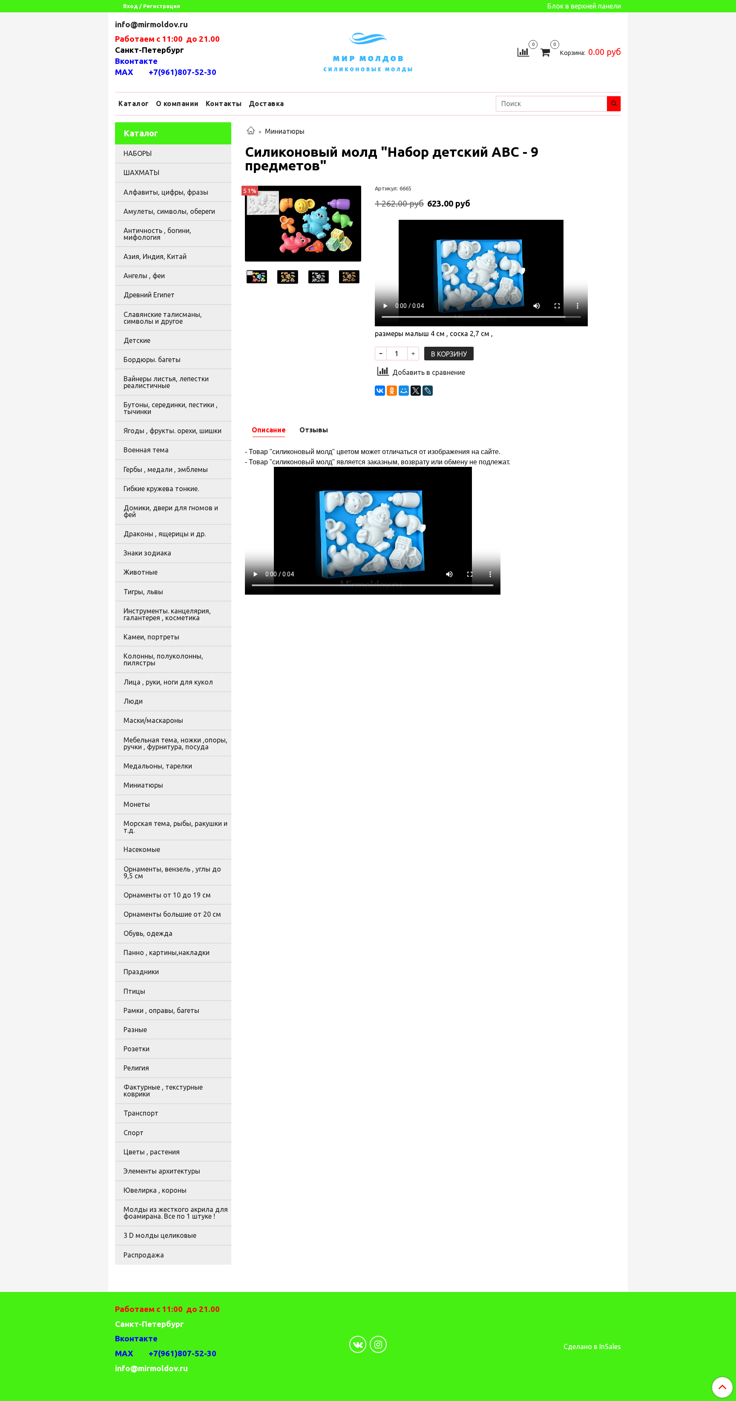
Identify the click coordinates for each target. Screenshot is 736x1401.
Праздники (141, 971)
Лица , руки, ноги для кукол (168, 682)
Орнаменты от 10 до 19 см (167, 895)
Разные (135, 1029)
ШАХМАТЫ (141, 172)
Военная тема (146, 450)
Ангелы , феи (144, 275)
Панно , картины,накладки (167, 952)
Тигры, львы (143, 591)
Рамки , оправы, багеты (161, 1010)
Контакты (224, 103)
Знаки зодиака (147, 553)
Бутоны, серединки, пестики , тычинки (171, 408)
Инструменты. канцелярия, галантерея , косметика (167, 614)
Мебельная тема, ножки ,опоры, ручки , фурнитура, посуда (175, 743)
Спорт (134, 1132)
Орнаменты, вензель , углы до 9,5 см (172, 872)
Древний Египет (149, 295)
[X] (416, 390)
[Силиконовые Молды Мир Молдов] (368, 51)
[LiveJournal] (428, 390)
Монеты (137, 804)
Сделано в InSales (592, 1346)
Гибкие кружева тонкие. (161, 488)
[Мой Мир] (404, 390)
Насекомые (142, 849)
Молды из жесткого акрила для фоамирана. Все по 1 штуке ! (176, 1212)
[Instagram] (378, 1344)
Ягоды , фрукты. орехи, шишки (172, 430)
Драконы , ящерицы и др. (165, 534)
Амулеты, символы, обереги (169, 211)
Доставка (266, 103)
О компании (177, 103)
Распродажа (144, 1255)
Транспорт (141, 1113)
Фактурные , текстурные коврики (163, 1090)
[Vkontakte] (357, 1344)
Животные (141, 572)
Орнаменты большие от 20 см (172, 914)
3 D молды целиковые (160, 1235)
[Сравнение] (523, 51)
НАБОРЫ (138, 153)
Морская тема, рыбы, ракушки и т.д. (175, 827)
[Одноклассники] (392, 390)
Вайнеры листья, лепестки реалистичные (166, 382)
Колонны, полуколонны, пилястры (163, 659)
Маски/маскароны (153, 720)
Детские (137, 340)
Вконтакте (136, 61)
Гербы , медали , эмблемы (166, 469)
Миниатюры (285, 131)
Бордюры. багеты (152, 359)
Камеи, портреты (151, 637)
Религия (136, 1068)
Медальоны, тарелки (158, 766)
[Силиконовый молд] (303, 223)
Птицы (134, 991)
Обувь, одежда (148, 933)
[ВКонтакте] (380, 390)
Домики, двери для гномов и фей (171, 511)
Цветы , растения (152, 1152)
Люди (133, 701)
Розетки (137, 1049)
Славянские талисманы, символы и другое (163, 318)
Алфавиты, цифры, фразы (166, 192)
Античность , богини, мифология (157, 234)
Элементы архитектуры (162, 1171)
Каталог (133, 103)
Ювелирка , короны (155, 1190)
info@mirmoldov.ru (152, 24)
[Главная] (251, 131)
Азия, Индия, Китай (155, 256)
